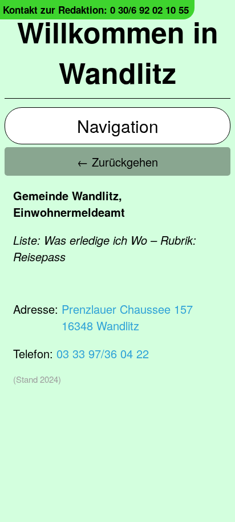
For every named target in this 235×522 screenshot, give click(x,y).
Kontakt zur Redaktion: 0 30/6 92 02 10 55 (96, 10)
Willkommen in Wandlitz (117, 51)
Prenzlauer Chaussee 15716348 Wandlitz (127, 317)
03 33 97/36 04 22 (102, 353)
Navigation (118, 126)
